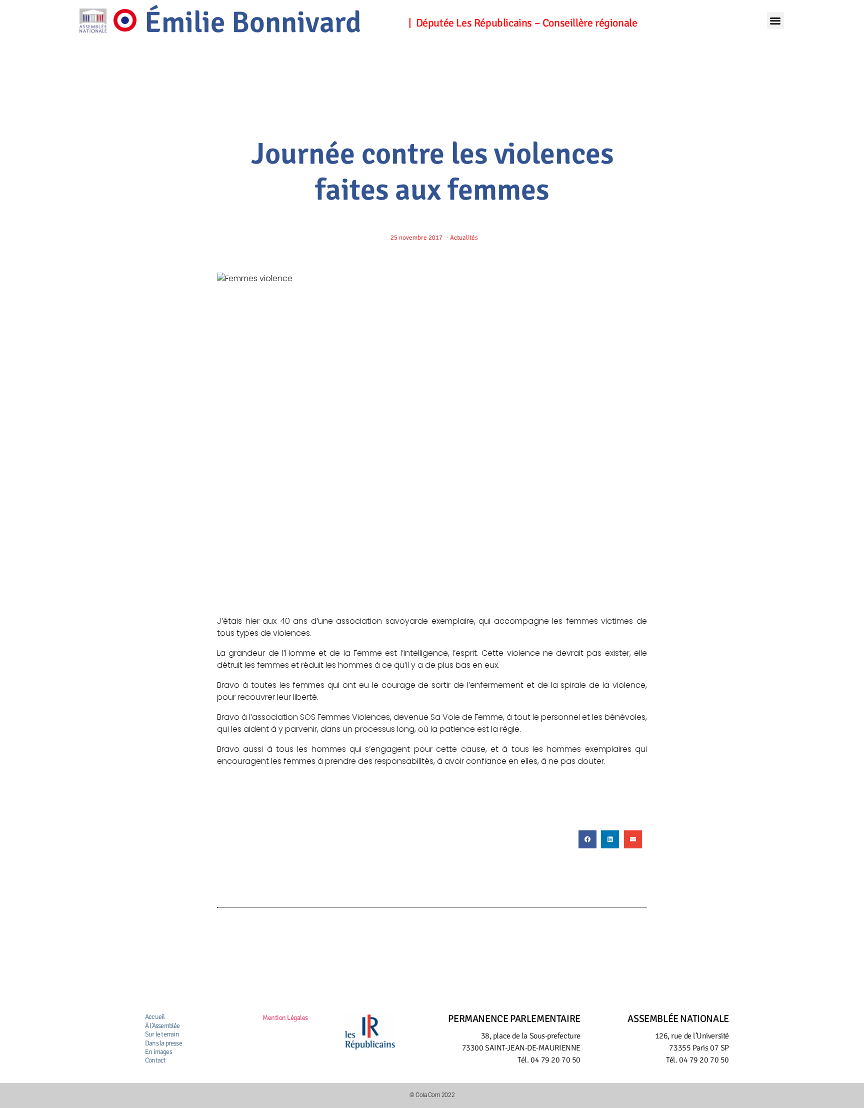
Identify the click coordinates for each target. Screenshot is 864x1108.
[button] (775, 21)
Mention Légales (285, 1017)
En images (158, 1051)
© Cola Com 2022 (432, 1094)
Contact (155, 1060)
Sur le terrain (162, 1034)
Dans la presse (163, 1043)
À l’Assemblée (162, 1025)
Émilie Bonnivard (253, 23)
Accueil (154, 1016)
